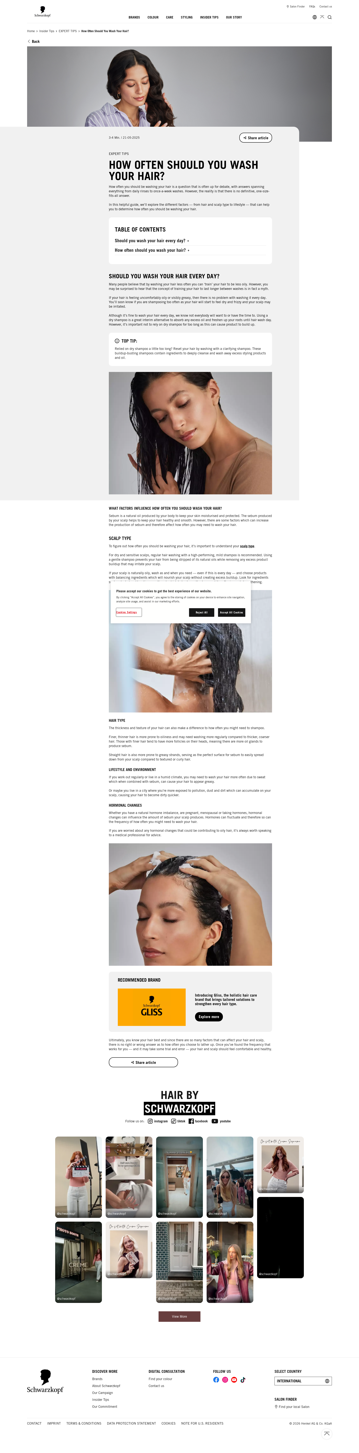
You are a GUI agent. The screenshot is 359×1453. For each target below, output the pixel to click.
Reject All (202, 612)
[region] (181, 602)
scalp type (247, 546)
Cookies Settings (126, 612)
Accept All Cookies (231, 612)
